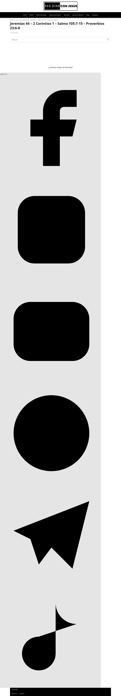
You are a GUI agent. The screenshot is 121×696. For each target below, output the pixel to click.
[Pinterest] (51, 483)
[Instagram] (51, 280)
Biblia (31, 15)
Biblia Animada (41, 15)
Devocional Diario (55, 15)
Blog (87, 15)
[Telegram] (51, 585)
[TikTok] (51, 687)
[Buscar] (107, 39)
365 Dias (66, 15)
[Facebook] (51, 178)
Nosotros (14, 693)
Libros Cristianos (77, 15)
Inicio (25, 15)
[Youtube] (51, 382)
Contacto (95, 15)
